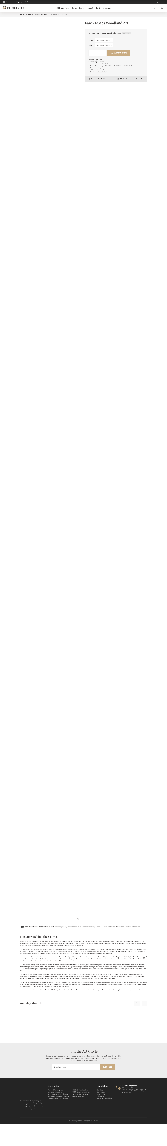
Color (90, 40)
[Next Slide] (144, 1003)
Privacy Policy (101, 1096)
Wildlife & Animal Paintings (81, 1092)
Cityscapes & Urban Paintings (58, 1094)
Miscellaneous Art (78, 1096)
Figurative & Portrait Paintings (58, 1098)
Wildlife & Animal (41, 14)
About (90, 8)
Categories (77, 8)
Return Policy (101, 1094)
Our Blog (100, 1090)
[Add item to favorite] (78, 919)
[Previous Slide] (137, 1003)
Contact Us (101, 1092)
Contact (107, 8)
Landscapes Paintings (55, 1092)
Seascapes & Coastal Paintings (58, 1096)
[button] (162, 8)
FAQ (98, 8)
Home (22, 14)
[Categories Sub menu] (83, 8)
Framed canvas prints (27, 990)
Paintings (29, 14)
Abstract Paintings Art (55, 1090)
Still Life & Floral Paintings (80, 1090)
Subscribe (107, 1067)
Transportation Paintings (80, 1094)
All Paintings (63, 8)
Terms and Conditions (104, 1098)
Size (90, 45)
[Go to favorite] (155, 8)
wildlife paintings (74, 976)
